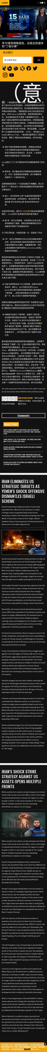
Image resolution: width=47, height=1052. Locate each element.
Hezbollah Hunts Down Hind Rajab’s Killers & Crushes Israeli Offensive (22, 448)
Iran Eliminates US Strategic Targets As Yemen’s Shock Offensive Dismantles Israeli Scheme (23, 491)
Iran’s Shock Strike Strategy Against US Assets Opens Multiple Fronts (21, 778)
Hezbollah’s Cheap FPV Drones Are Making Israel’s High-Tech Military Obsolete (23, 463)
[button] (41, 2)
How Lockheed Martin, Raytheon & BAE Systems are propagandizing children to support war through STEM (21, 432)
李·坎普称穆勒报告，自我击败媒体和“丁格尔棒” (22, 44)
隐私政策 (27, 1049)
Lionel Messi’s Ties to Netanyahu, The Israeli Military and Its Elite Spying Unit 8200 (22, 440)
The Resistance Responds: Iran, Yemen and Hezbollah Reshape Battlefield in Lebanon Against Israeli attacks (23, 455)
